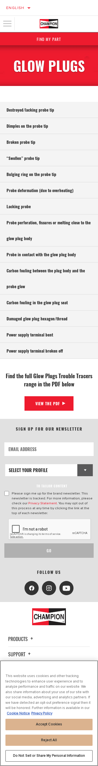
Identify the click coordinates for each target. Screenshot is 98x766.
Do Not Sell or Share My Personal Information (49, 755)
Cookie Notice (18, 713)
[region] (49, 713)
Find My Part (49, 39)
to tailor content (51, 486)
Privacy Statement (42, 503)
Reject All (49, 740)
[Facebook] (31, 588)
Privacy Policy (41, 713)
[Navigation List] (7, 24)
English (15, 7)
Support (17, 654)
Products (18, 638)
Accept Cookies (49, 724)
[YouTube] (66, 588)
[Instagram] (49, 588)
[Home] (49, 24)
